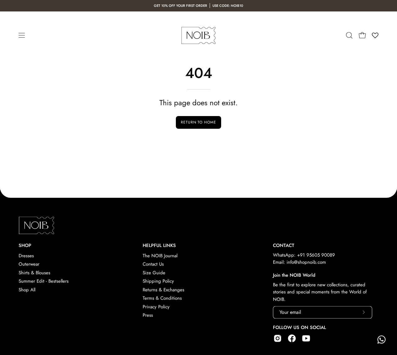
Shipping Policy (158, 281)
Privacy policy (156, 306)
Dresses (26, 255)
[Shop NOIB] (198, 35)
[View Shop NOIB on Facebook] (292, 338)
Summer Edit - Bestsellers (44, 281)
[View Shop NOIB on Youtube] (306, 338)
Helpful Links (159, 246)
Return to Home (198, 122)
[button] (349, 35)
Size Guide (154, 272)
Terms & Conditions (162, 298)
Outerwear (29, 264)
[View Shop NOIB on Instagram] (277, 338)
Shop (25, 246)
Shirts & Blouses (34, 272)
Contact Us (153, 264)
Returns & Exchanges (163, 289)
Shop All (27, 289)
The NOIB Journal (160, 255)
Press (148, 315)
